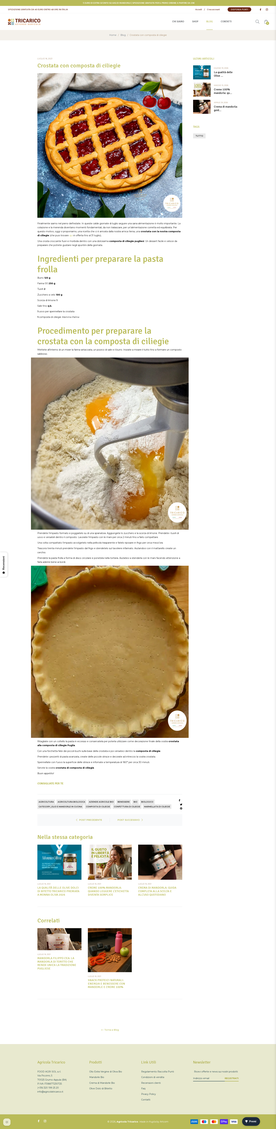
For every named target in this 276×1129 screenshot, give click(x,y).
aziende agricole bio (101, 802)
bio (135, 802)
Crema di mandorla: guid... (226, 108)
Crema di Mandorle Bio (102, 1083)
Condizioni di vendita (152, 1077)
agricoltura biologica (71, 802)
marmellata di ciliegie (157, 806)
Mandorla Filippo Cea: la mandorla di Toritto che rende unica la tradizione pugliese (56, 963)
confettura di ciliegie (127, 806)
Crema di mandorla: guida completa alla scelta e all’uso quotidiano (157, 891)
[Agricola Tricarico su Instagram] (266, 9)
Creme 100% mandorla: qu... (223, 91)
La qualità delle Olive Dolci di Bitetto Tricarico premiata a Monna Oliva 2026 (58, 891)
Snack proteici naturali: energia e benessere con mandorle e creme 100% (106, 983)
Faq (143, 1088)
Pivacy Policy (148, 1094)
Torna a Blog (111, 1030)
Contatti (145, 1099)
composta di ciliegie (98, 806)
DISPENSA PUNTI (239, 9)
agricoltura (46, 802)
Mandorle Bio (96, 1077)
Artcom (164, 1121)
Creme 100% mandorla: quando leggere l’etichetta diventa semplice (108, 891)
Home (112, 35)
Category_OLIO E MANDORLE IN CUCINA (60, 806)
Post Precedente (90, 819)
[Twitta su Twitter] (181, 804)
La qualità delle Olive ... (223, 74)
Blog (123, 35)
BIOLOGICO (147, 802)
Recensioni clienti (151, 1083)
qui (71, 235)
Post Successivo (129, 819)
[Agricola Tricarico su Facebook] (260, 9)
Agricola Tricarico (127, 1121)
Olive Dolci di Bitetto (100, 1088)
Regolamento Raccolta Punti (157, 1071)
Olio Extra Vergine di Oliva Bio (105, 1071)
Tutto (199, 136)
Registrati (232, 1078)
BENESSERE (124, 802)
